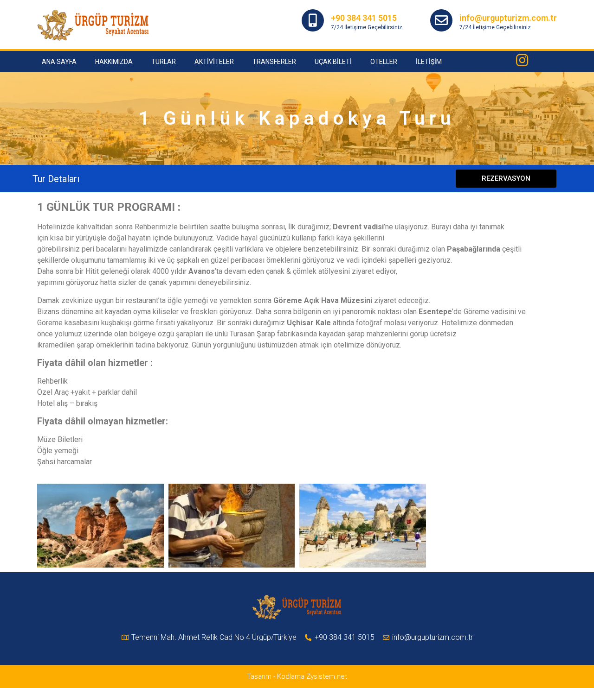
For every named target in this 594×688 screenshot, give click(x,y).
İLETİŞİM (429, 61)
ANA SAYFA (59, 61)
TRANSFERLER (274, 61)
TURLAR (163, 61)
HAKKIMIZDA (114, 61)
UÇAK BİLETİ (333, 61)
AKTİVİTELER (214, 61)
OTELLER (383, 61)
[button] (506, 179)
